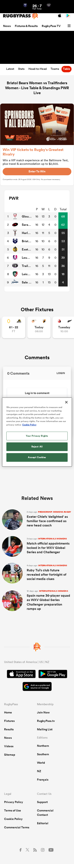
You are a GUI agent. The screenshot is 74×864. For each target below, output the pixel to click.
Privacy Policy (13, 802)
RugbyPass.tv (46, 721)
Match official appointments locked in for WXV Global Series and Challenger (48, 545)
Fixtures (9, 721)
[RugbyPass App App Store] (21, 674)
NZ (39, 771)
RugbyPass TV (51, 26)
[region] (37, 432)
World (41, 763)
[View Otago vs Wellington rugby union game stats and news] (13, 327)
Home (8, 712)
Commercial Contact (45, 812)
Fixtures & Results (26, 26)
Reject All (37, 446)
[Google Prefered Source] (37, 687)
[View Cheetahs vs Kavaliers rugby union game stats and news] (39, 327)
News (7, 26)
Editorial (42, 823)
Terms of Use (12, 810)
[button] (69, 26)
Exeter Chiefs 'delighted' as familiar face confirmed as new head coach (49, 519)
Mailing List (44, 729)
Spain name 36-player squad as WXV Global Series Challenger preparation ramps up (48, 600)
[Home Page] (20, 15)
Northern (43, 746)
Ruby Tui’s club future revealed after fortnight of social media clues (47, 572)
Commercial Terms (16, 827)
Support (42, 802)
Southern (43, 754)
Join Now (43, 712)
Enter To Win (37, 171)
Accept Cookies (37, 457)
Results (9, 729)
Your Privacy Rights (37, 435)
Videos (8, 746)
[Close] (66, 402)
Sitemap (9, 755)
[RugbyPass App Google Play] (52, 674)
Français (42, 779)
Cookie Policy (13, 819)
